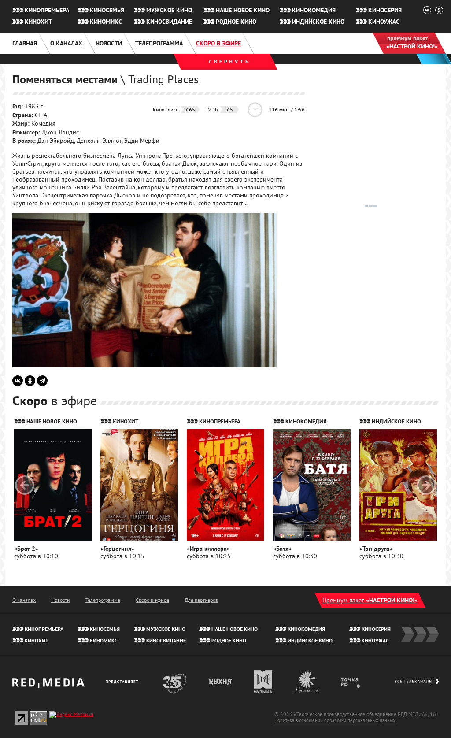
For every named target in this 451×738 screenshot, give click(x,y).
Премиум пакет (370, 600)
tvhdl (356, 681)
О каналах (66, 43)
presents (123, 681)
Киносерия (385, 10)
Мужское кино (169, 10)
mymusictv (263, 681)
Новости (109, 43)
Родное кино (236, 22)
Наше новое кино (243, 10)
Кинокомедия (314, 10)
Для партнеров (201, 600)
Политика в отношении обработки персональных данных (335, 720)
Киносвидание (169, 22)
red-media (48, 686)
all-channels (416, 686)
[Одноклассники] (30, 380)
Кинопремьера (47, 10)
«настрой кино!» (412, 46)
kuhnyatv (220, 681)
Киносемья (107, 10)
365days (175, 681)
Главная (24, 43)
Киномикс (106, 22)
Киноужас (383, 22)
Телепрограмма (159, 43)
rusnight (307, 681)
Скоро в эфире (218, 43)
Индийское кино (318, 22)
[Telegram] (42, 380)
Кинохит (38, 22)
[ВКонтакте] (17, 380)
